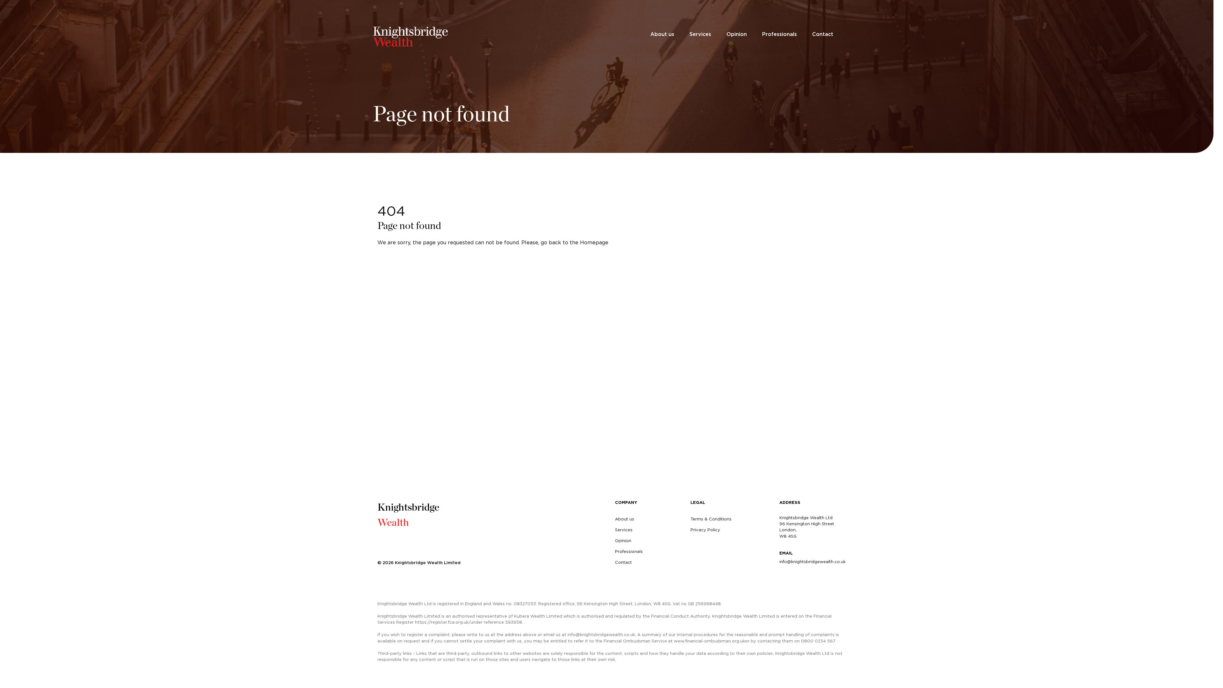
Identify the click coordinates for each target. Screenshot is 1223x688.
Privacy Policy (705, 529)
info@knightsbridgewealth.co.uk (812, 561)
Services (700, 34)
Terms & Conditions (711, 518)
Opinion (736, 34)
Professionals (779, 34)
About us (662, 34)
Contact (822, 34)
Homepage (594, 242)
